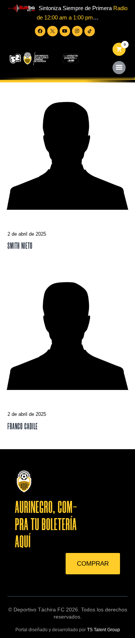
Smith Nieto (20, 246)
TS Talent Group (103, 629)
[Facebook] (40, 31)
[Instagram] (77, 31)
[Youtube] (65, 31)
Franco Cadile (23, 426)
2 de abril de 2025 (27, 234)
